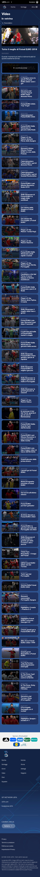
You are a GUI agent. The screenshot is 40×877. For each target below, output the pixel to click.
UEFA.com (5, 802)
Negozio (23, 773)
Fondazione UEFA (7, 806)
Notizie (23, 760)
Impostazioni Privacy (8, 849)
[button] (34, 6)
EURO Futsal (5, 7)
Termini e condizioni (8, 842)
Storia (23, 764)
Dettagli (23, 769)
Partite (4, 760)
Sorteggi (4, 764)
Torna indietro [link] (8, 23)
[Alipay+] (13, 740)
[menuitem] (14, 6)
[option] (20, 68)
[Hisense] (34, 740)
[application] (20, 36)
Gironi (3, 769)
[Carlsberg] (27, 740)
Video (3, 773)
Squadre (4, 782)
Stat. (3, 777)
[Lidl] (16, 744)
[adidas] (6, 740)
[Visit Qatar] (23, 744)
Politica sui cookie (7, 846)
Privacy (4, 839)
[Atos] (20, 740)
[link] (13, 6)
